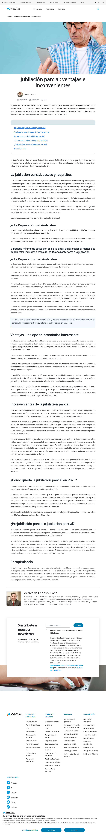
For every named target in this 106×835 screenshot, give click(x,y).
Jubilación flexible (70, 744)
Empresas (61, 9)
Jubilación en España (71, 731)
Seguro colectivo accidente (50, 754)
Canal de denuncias (90, 731)
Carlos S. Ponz (29, 94)
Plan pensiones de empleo (51, 736)
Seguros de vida (31, 722)
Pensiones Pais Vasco (52, 759)
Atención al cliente (26, 2)
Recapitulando (20, 149)
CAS (95, 2)
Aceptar (74, 830)
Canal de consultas (89, 735)
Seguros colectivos (51, 744)
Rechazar (51, 830)
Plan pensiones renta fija (33, 748)
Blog (82, 2)
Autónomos (50, 9)
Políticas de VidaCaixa (90, 754)
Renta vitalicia (30, 731)
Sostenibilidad (41, 2)
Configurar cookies (30, 830)
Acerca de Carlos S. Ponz (40, 593)
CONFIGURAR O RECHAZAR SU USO (39, 823)
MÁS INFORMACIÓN (18, 823)
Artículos (9, 16)
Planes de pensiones (33, 725)
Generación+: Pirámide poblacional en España (72, 726)
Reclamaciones (88, 728)
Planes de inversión (32, 744)
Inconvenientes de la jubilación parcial (29, 136)
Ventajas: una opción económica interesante (31, 132)
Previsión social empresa (50, 748)
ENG (103, 2)
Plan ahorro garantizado (30, 760)
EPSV (28, 728)
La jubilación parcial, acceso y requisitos (29, 128)
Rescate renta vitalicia (71, 747)
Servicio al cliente (89, 725)
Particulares (38, 9)
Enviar (78, 625)
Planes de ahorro (31, 741)
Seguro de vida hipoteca (31, 736)
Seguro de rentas (51, 741)
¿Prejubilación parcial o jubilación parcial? (30, 144)
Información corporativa (8, 2)
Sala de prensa (54, 2)
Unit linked (48, 725)
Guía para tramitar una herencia (71, 755)
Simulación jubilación (71, 734)
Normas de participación (87, 743)
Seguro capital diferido (52, 762)
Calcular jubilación (70, 737)
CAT (99, 2)
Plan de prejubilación (52, 731)
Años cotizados (69, 741)
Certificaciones (88, 747)
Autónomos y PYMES (52, 722)
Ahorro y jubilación (70, 751)
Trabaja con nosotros (70, 2)
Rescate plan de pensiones (69, 720)
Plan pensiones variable (31, 754)
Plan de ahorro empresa (50, 770)
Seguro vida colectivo (52, 765)
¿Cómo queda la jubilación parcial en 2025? (31, 140)
